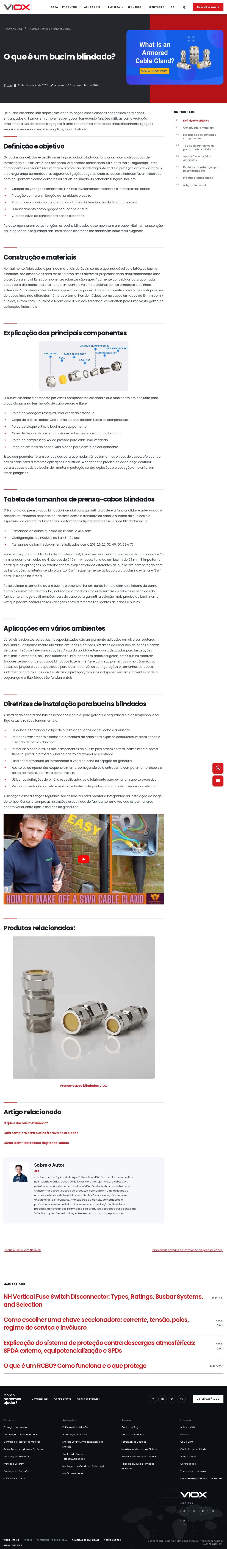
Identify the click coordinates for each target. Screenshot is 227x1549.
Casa (54, 7)
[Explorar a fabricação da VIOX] (172, 1399)
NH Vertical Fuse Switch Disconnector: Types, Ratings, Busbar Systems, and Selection (103, 1300)
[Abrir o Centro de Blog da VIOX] (162, 1399)
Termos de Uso (112, 1540)
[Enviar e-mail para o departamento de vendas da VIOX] (217, 780)
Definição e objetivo (192, 120)
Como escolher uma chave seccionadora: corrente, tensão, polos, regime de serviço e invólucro (96, 1324)
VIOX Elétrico (11, 1540)
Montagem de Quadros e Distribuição (84, 1466)
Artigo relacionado (191, 185)
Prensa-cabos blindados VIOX (83, 1086)
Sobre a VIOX (187, 1427)
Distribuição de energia (17, 1456)
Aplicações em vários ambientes (193, 158)
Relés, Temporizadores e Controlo (23, 1449)
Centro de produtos (88, 1398)
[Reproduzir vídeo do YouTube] (84, 859)
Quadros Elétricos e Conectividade (50, 29)
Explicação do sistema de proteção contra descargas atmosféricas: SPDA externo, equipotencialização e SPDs (99, 1347)
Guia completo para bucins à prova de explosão (41, 1133)
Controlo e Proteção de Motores (22, 1441)
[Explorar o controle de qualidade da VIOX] (182, 1399)
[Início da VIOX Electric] (17, 7)
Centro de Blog (13, 29)
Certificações (188, 1464)
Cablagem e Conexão (16, 1471)
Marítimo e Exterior (73, 1473)
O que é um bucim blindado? (26, 1123)
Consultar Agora (208, 7)
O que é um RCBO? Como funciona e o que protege (75, 1366)
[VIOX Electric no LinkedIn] (184, 1520)
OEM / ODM (186, 1441)
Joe (9, 85)
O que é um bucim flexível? (22, 1250)
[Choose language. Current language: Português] (185, 7)
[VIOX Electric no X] (213, 1511)
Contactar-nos (40, 1398)
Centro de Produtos (132, 1434)
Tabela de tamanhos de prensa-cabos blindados (196, 147)
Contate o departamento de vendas (201, 1478)
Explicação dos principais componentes (196, 136)
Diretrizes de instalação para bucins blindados (198, 169)
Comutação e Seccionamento (21, 1434)
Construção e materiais (195, 128)
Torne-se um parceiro (193, 1471)
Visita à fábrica (188, 1456)
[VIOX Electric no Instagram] (194, 1511)
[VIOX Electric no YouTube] (204, 1511)
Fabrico (184, 1434)
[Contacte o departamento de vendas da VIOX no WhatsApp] (217, 768)
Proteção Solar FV (14, 1464)
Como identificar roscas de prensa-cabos (36, 1143)
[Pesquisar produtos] (173, 7)
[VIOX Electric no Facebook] (184, 1511)
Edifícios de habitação (75, 1427)
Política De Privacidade (85, 1540)
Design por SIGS (13, 1545)
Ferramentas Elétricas (133, 1441)
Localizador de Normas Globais (139, 1449)
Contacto (157, 7)
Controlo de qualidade (193, 1449)
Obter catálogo (208, 1398)
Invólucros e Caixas (15, 1478)
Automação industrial (74, 1434)
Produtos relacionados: (194, 178)
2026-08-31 (216, 1365)
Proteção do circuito (15, 1427)
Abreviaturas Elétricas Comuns (138, 1456)
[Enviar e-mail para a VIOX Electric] (153, 1399)
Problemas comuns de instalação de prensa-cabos (187, 1250)
